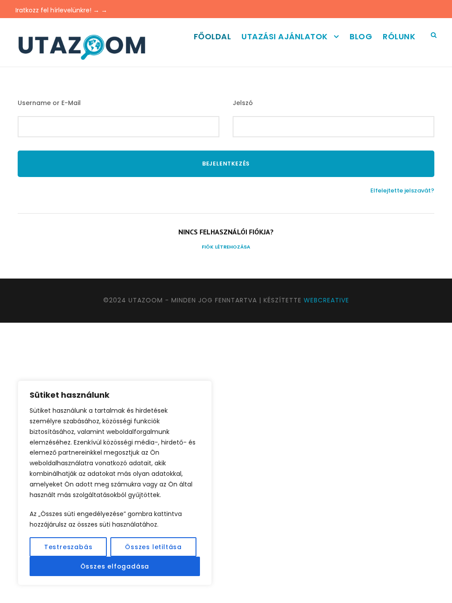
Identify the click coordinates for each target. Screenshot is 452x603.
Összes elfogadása (115, 566)
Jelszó (243, 102)
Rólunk (399, 36)
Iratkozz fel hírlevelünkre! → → (61, 10)
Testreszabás (68, 547)
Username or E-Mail (49, 102)
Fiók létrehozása (226, 246)
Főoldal (212, 36)
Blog (361, 36)
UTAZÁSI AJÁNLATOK (284, 36)
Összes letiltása (153, 547)
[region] (115, 483)
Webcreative (326, 300)
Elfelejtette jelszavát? (402, 190)
